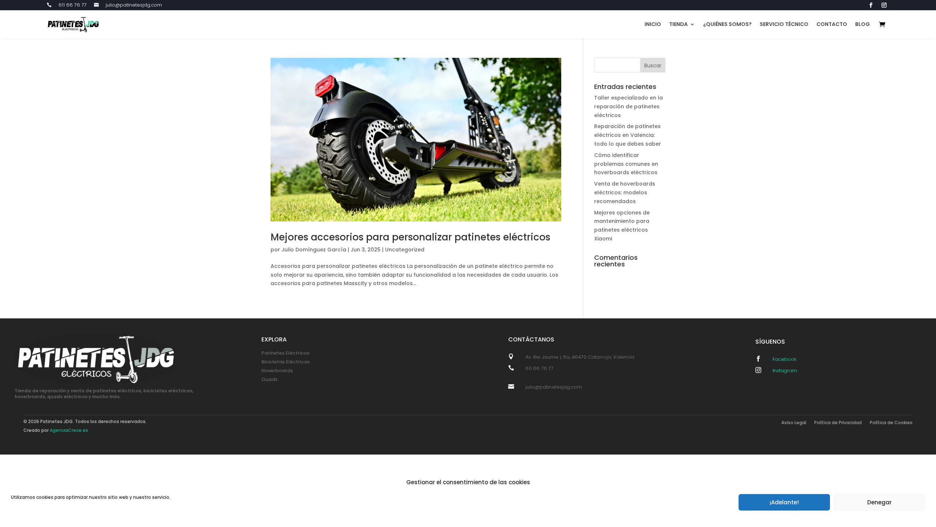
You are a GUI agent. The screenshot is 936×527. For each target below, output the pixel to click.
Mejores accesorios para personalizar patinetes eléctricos (410, 237)
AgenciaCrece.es (69, 430)
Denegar (879, 502)
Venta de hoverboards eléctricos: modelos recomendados (624, 192)
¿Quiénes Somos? (727, 24)
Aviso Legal (793, 423)
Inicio (653, 24)
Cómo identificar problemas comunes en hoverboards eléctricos (626, 164)
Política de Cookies (891, 423)
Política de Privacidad (838, 423)
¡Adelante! (784, 502)
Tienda (678, 24)
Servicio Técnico (784, 24)
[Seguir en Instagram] (884, 5)
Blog (862, 24)
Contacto (831, 24)
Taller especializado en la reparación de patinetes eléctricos (628, 106)
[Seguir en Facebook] (871, 5)
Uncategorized (404, 249)
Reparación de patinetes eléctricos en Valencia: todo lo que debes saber (627, 135)
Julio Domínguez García (314, 249)
